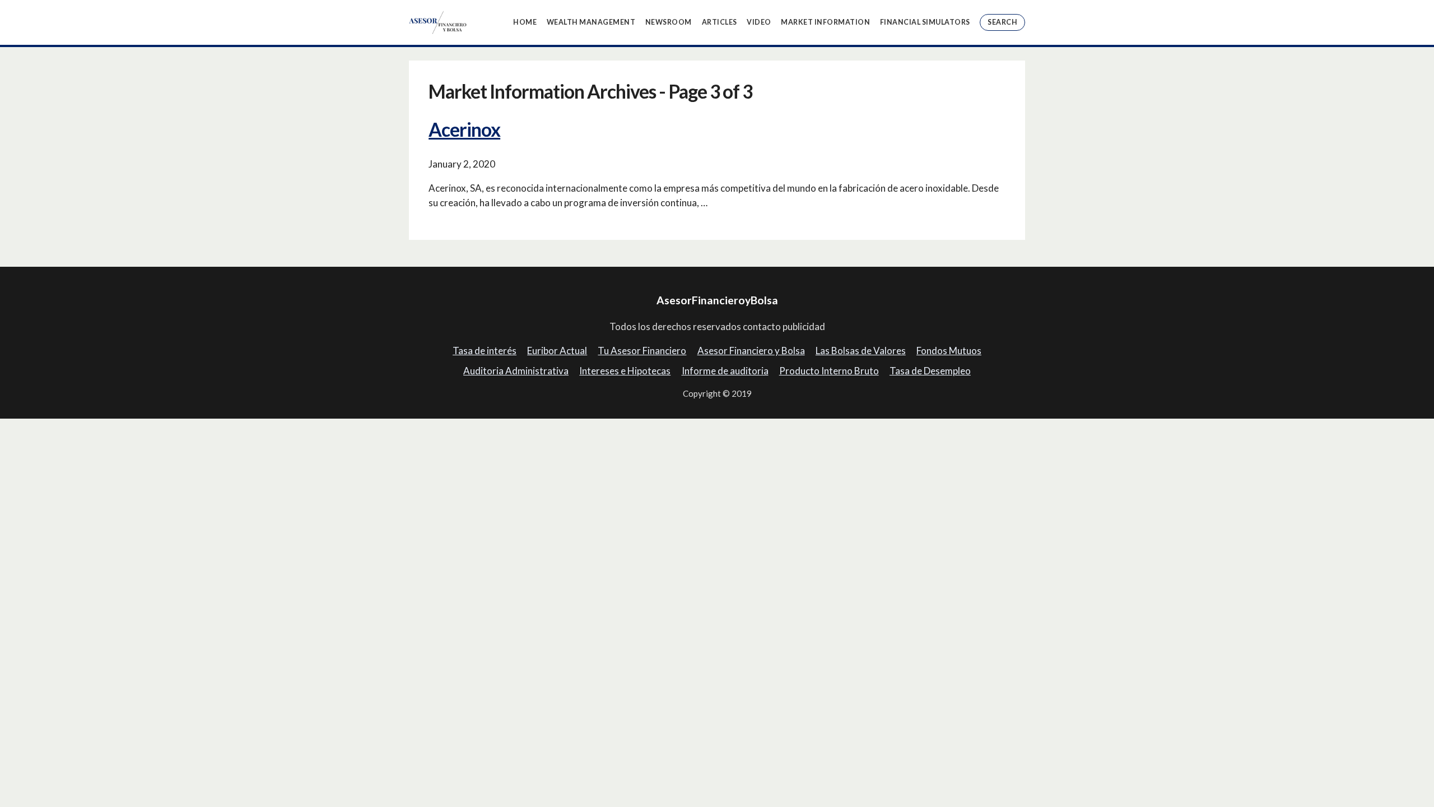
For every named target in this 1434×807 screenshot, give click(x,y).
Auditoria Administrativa (516, 371)
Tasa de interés (484, 350)
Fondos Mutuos (948, 350)
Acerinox (464, 129)
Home (525, 22)
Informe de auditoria (725, 371)
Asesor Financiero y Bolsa (751, 350)
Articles (719, 22)
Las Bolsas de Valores (861, 350)
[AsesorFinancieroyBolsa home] (438, 22)
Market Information (825, 22)
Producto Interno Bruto (829, 371)
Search (1002, 22)
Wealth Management (591, 22)
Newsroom (668, 22)
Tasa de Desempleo (930, 371)
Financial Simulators (925, 22)
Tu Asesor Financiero (642, 350)
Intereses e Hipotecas (625, 371)
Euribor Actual (557, 350)
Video (759, 22)
